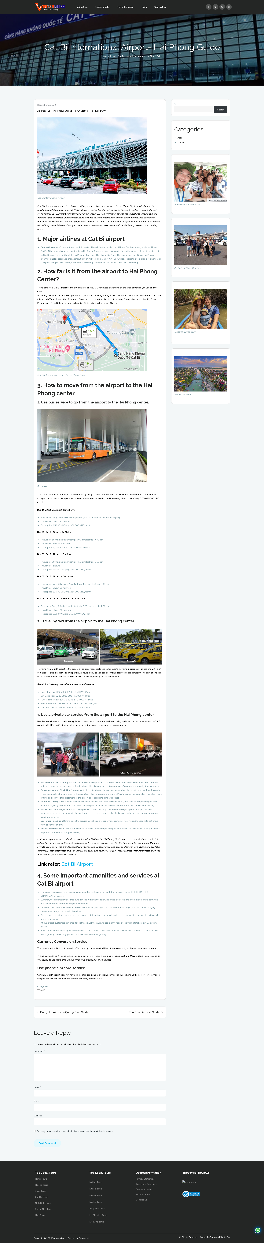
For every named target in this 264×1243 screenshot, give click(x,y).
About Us (82, 7)
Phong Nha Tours (43, 1209)
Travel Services (124, 7)
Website (38, 1115)
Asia (180, 137)
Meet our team (143, 1194)
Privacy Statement (145, 1178)
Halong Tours (41, 1184)
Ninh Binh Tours (43, 1203)
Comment (39, 1051)
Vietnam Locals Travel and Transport (70, 1238)
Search (177, 104)
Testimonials (102, 7)
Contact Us (160, 7)
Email (37, 1101)
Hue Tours (40, 1215)
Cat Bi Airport (77, 864)
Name (37, 1087)
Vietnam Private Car (220, 1237)
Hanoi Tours (41, 1178)
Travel (41, 990)
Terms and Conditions (146, 1184)
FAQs (144, 7)
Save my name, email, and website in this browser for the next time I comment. (75, 1131)
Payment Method (144, 1189)
